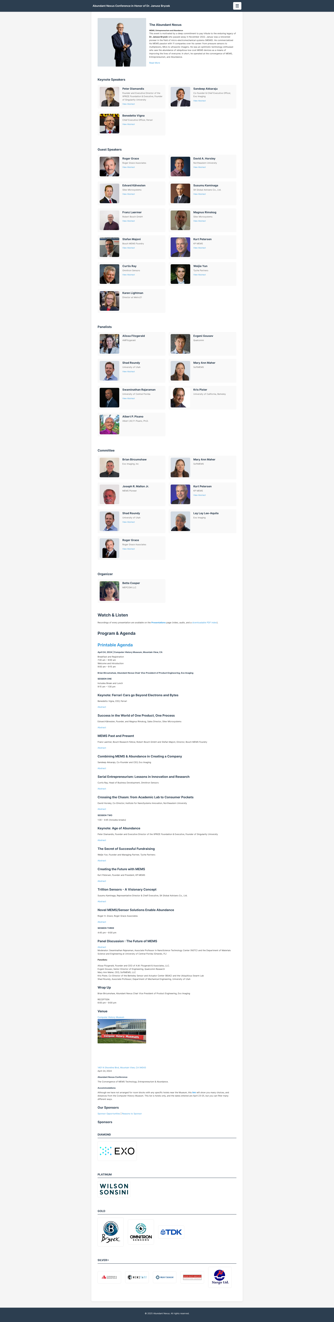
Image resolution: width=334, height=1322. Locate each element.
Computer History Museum (111, 1017)
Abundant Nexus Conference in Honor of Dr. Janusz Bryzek (131, 6)
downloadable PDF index (204, 622)
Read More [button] (154, 62)
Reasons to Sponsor (132, 1113)
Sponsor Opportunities (109, 1113)
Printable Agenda (115, 644)
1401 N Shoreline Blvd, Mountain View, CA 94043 (122, 1067)
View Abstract (128, 104)
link (194, 1092)
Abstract (102, 707)
